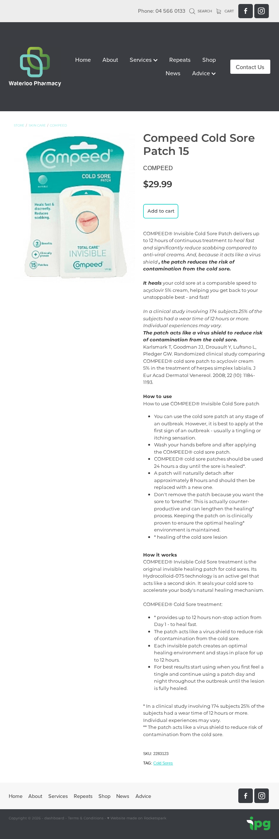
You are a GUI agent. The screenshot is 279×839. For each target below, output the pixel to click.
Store (19, 125)
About (110, 59)
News (173, 73)
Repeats (180, 59)
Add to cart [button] (160, 211)
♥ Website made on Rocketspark (136, 818)
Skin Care (37, 125)
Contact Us (250, 67)
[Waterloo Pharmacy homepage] (35, 66)
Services (141, 59)
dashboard (54, 818)
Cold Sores (163, 763)
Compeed (58, 125)
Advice (201, 73)
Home (83, 59)
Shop (209, 59)
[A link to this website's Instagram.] (261, 11)
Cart (228, 10)
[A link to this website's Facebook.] (245, 11)
